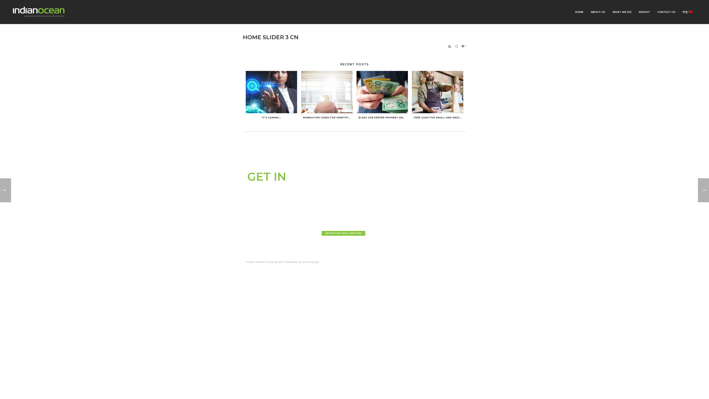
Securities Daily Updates (343, 233)
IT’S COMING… (271, 117)
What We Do (621, 12)
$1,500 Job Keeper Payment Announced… (383, 117)
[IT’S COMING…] (271, 92)
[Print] (449, 46)
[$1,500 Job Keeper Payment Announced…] (382, 92)
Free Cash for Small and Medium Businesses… (438, 117)
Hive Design (311, 262)
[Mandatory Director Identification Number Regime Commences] (326, 92)
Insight (644, 12)
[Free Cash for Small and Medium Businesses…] (437, 92)
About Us (598, 12)
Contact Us (666, 12)
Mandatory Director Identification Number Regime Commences (327, 117)
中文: (686, 12)
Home (579, 12)
